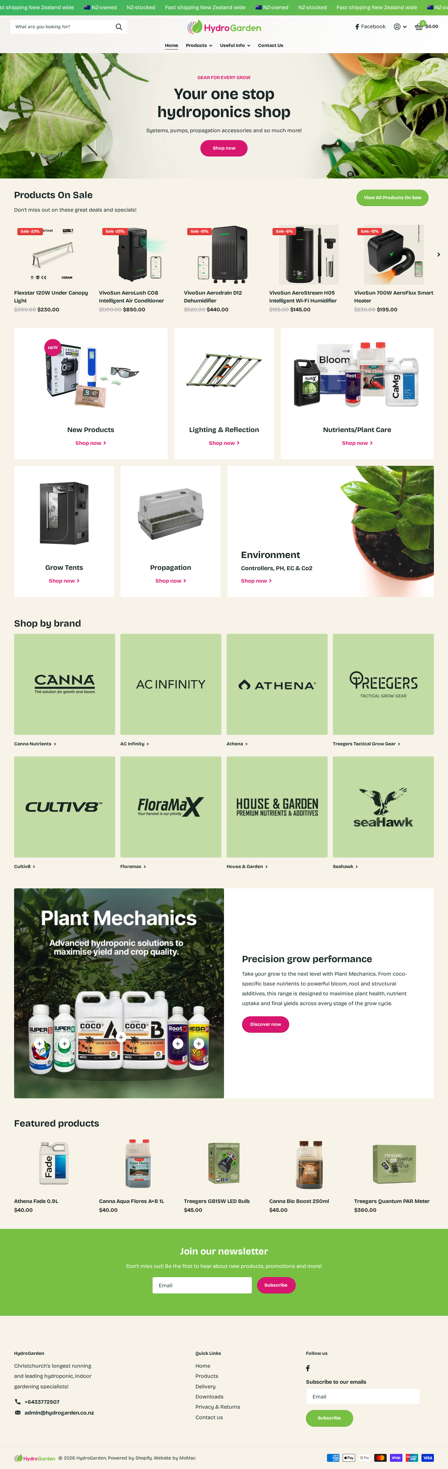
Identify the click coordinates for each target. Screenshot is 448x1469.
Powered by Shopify (130, 1458)
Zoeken (119, 26)
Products (196, 45)
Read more (39, 1043)
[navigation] (439, 254)
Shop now (224, 148)
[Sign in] (400, 26)
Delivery (205, 1386)
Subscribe (276, 1285)
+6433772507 (42, 1402)
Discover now (265, 1024)
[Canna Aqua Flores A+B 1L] (139, 1163)
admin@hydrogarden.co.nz (59, 1413)
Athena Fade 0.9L (36, 1201)
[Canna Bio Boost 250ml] (309, 1163)
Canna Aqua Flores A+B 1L (131, 1201)
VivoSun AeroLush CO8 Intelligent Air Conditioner (131, 297)
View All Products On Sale (392, 197)
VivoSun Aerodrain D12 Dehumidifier (213, 297)
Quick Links (208, 1353)
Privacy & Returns (217, 1407)
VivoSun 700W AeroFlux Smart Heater (393, 297)
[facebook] (308, 1368)
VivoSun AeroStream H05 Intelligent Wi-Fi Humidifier (303, 297)
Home (171, 45)
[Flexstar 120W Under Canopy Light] (54, 254)
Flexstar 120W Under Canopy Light (51, 297)
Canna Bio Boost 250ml (299, 1201)
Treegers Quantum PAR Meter (392, 1201)
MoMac (187, 1458)
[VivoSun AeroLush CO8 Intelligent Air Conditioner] (139, 254)
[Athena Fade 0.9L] (54, 1163)
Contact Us (270, 45)
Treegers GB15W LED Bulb (217, 1201)
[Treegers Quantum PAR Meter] (394, 1163)
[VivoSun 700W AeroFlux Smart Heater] (394, 254)
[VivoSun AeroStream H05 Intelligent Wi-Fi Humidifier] (309, 254)
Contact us (209, 1417)
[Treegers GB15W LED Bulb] (224, 1163)
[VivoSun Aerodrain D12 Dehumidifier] (224, 254)
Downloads (209, 1397)
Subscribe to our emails (336, 1382)
